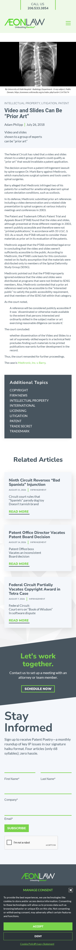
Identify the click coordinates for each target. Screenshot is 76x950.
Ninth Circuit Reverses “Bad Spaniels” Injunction (34, 482)
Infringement (38, 489)
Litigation (49, 103)
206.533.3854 (38, 8)
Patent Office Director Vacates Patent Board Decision (37, 535)
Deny (38, 936)
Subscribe (16, 828)
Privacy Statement (44, 943)
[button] (70, 890)
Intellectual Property (22, 103)
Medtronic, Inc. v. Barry (31, 362)
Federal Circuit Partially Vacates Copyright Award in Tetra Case (34, 589)
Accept (38, 926)
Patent (63, 103)
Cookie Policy (27, 943)
